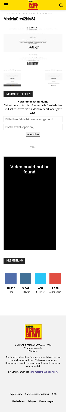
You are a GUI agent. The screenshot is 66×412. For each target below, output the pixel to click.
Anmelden (33, 134)
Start (6, 13)
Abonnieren (55, 274)
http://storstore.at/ (20, 13)
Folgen (26, 274)
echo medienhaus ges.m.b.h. (43, 372)
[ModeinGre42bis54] (33, 65)
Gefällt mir (10, 274)
